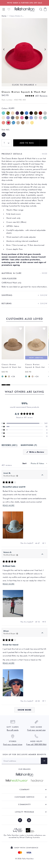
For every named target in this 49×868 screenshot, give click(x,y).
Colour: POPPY (8, 108)
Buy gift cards (13, 730)
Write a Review (38, 453)
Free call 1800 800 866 (36, 744)
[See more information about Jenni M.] (42, 475)
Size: (5, 130)
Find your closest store (12, 744)
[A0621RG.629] (6, 376)
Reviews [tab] (9, 445)
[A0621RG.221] (9, 376)
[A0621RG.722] (2, 376)
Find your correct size (36, 730)
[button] (36, 95)
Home (4, 16)
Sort (24, 463)
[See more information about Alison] (42, 633)
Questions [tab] (29, 445)
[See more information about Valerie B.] (42, 554)
